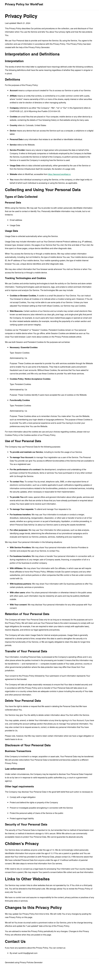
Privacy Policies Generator (31, 962)
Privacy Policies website (65, 336)
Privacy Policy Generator (39, 47)
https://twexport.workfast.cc (59, 174)
